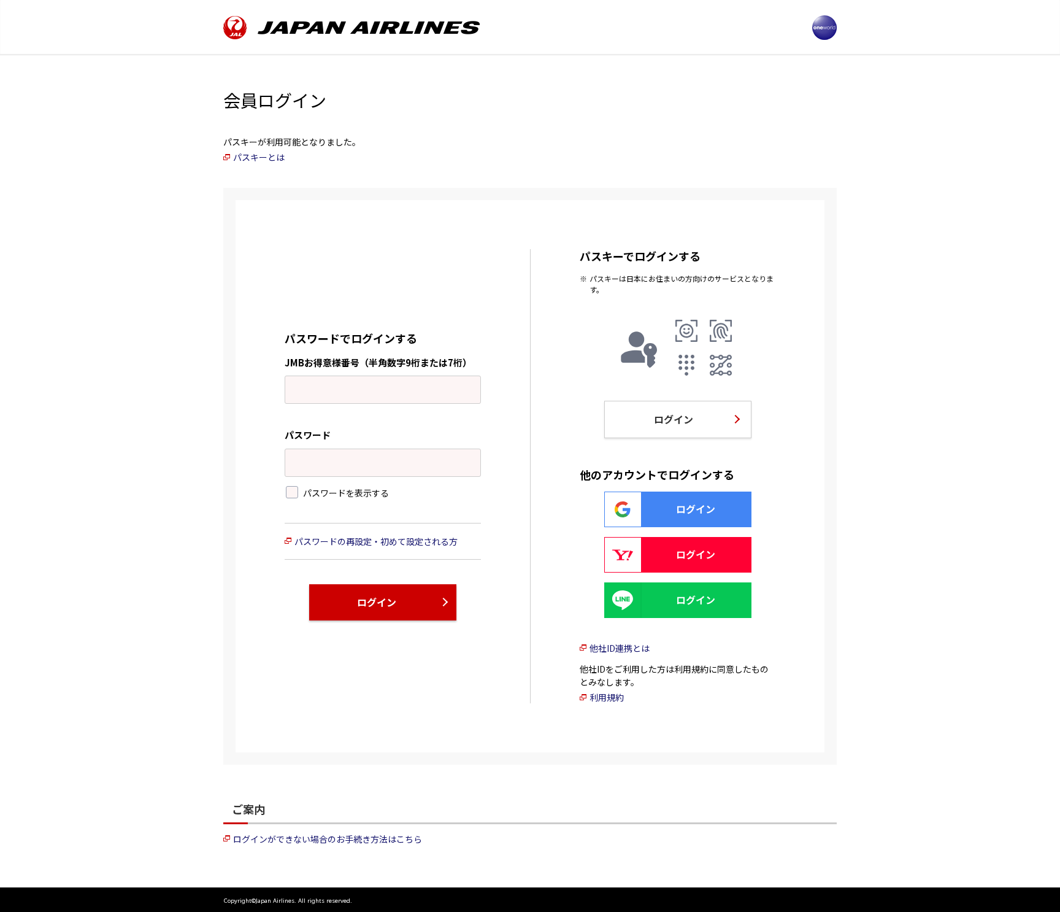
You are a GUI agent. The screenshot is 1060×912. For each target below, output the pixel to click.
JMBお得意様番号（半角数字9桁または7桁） (378, 362)
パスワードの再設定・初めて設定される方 (376, 541)
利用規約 (607, 697)
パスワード (308, 434)
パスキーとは (259, 157)
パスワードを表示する (346, 492)
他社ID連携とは (620, 648)
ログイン (376, 602)
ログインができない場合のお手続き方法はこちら (327, 838)
